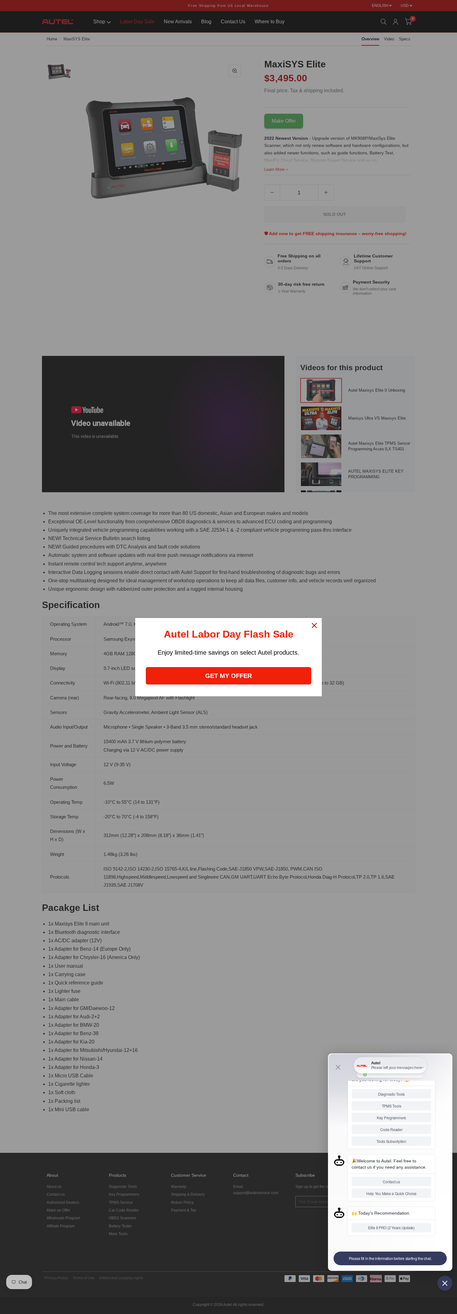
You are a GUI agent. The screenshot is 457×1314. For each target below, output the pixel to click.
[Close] (314, 625)
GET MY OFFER (228, 675)
